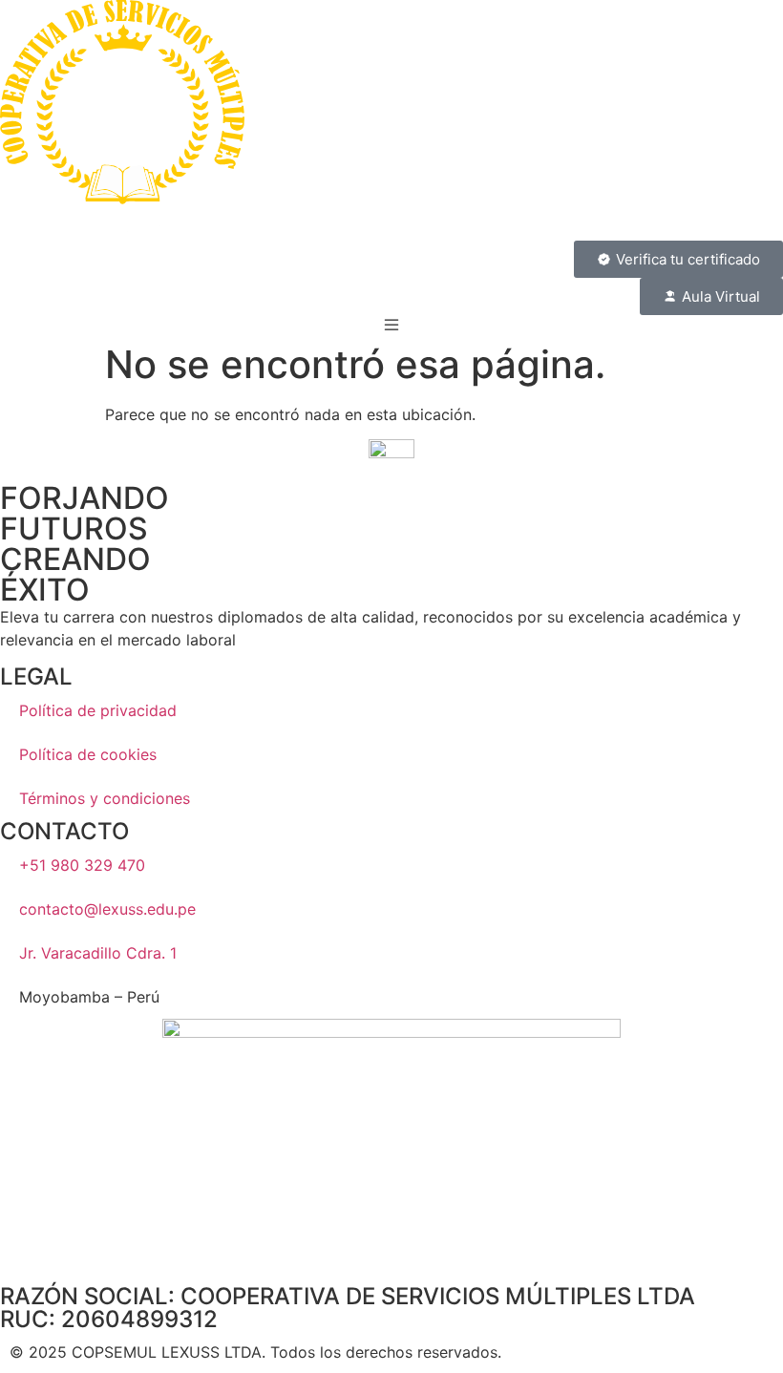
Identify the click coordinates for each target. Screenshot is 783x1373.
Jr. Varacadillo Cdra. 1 (98, 952)
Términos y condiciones (104, 798)
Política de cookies (88, 754)
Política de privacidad (98, 710)
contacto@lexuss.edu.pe (107, 909)
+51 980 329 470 (82, 865)
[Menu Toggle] (391, 324)
